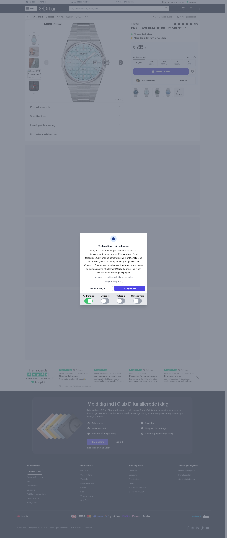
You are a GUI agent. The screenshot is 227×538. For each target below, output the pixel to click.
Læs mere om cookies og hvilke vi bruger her (113, 277)
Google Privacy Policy (113, 281)
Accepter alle (129, 288)
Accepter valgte (97, 288)
